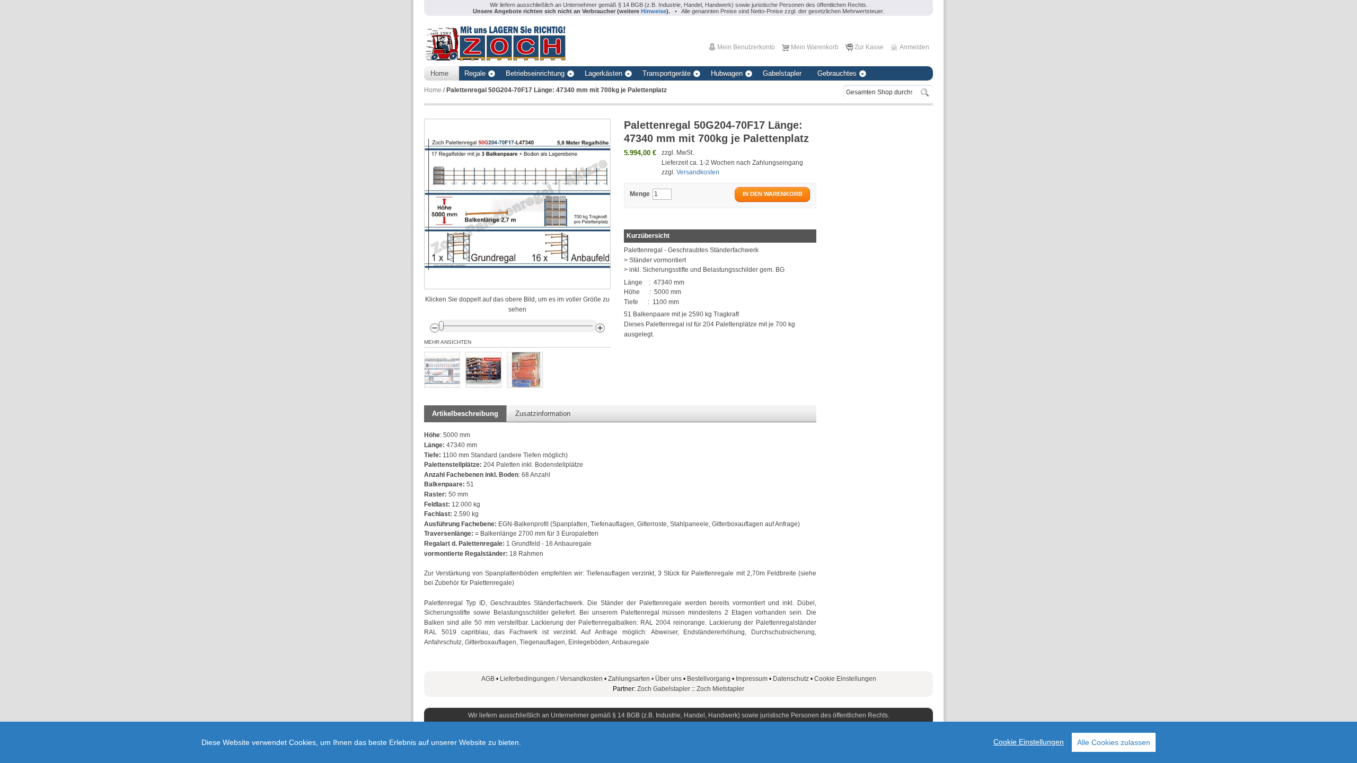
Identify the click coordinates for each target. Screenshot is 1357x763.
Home (433, 90)
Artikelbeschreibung (465, 414)
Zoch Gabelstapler (663, 689)
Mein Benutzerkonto (746, 47)
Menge (640, 194)
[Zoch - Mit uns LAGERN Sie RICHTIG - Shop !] (495, 42)
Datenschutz (791, 678)
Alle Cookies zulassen (1113, 742)
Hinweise (653, 11)
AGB (488, 678)
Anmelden (914, 47)
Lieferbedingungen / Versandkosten (551, 678)
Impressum (752, 678)
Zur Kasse (869, 47)
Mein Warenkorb (815, 47)
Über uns (668, 678)
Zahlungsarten (631, 678)
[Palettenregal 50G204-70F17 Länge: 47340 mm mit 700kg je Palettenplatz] (442, 370)
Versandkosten (697, 172)
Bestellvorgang (708, 678)
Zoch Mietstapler (720, 689)
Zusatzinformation (542, 414)
